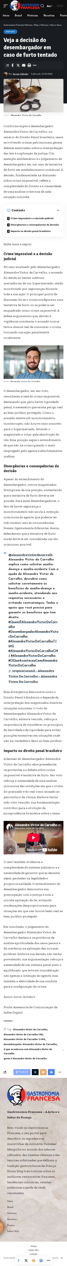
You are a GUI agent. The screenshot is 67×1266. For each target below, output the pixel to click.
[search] (42, 6)
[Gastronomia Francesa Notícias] (25, 6)
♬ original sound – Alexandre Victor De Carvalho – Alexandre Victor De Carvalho (32, 676)
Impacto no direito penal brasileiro (31, 231)
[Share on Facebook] (12, 65)
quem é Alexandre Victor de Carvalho (25, 1058)
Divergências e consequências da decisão (35, 224)
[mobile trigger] (7, 6)
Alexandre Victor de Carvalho (30, 1029)
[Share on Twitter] (18, 65)
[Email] (23, 65)
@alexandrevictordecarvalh (30, 555)
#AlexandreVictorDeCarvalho (33, 655)
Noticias (10, 32)
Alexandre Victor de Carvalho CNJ (23, 1034)
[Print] (29, 65)
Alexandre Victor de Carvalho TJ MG (24, 1039)
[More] (34, 65)
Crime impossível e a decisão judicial (32, 218)
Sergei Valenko (20, 74)
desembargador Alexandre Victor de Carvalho (30, 1044)
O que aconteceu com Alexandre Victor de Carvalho (28, 1051)
